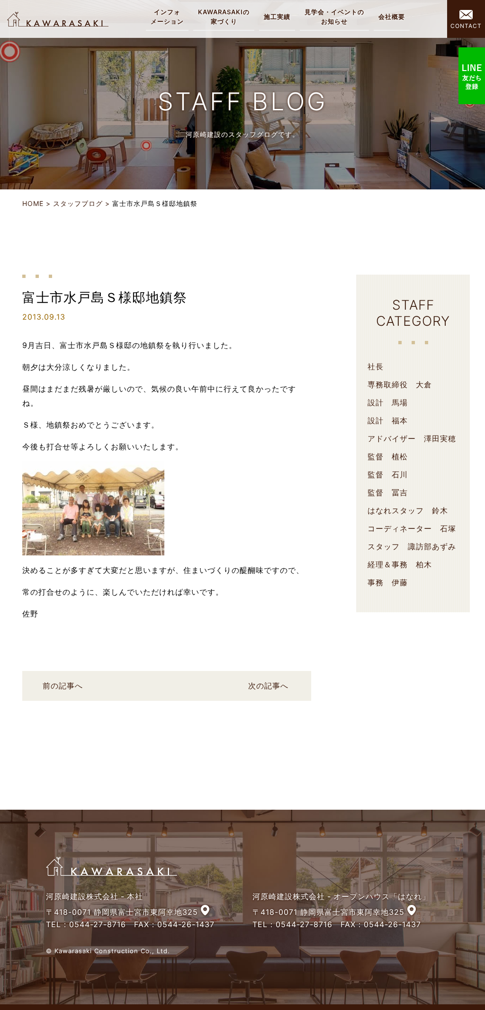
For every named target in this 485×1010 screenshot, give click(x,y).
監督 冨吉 (388, 492)
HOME (33, 203)
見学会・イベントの (334, 16)
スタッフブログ (78, 203)
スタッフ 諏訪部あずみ (412, 546)
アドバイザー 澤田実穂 (412, 438)
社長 (376, 366)
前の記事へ (63, 685)
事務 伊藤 (388, 582)
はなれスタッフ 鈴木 (408, 510)
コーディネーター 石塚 (412, 528)
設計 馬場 (388, 402)
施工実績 (277, 16)
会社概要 (391, 16)
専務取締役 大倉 (400, 384)
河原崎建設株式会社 (57, 19)
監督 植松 (388, 456)
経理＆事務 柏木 (400, 564)
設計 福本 (388, 420)
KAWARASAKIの (224, 16)
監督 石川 (388, 474)
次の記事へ (268, 685)
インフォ (167, 16)
